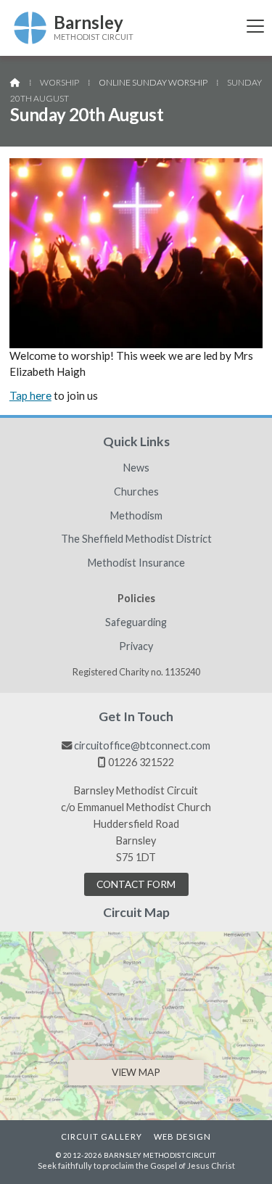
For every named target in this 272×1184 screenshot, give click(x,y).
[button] (255, 25)
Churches (136, 492)
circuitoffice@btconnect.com (142, 745)
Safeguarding (136, 622)
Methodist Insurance (136, 563)
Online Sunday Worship (153, 82)
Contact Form (136, 884)
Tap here (30, 395)
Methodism (136, 516)
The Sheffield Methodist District (136, 539)
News (136, 468)
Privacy (136, 646)
